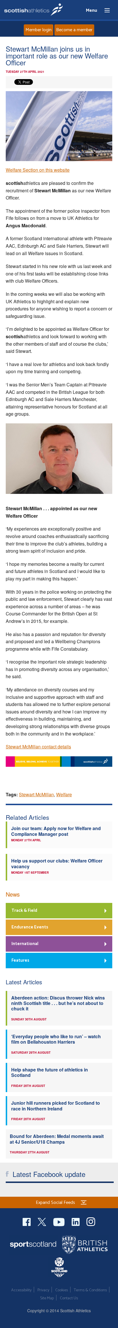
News (13, 894)
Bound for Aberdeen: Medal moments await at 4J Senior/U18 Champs (57, 1139)
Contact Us (69, 1298)
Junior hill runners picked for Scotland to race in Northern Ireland (55, 1106)
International (24, 943)
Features (20, 960)
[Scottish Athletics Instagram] (90, 1221)
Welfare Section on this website (38, 170)
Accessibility (21, 1290)
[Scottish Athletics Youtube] (59, 1221)
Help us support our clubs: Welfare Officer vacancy (57, 863)
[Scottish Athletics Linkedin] (76, 1221)
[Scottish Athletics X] (43, 1221)
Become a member (74, 30)
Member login (38, 30)
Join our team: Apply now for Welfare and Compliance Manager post (56, 831)
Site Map (47, 1298)
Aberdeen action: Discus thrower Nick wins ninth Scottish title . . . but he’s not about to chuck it (58, 1003)
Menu (104, 10)
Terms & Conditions (90, 1290)
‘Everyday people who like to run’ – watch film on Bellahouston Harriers (56, 1039)
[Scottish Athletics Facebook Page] (27, 1221)
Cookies (61, 1290)
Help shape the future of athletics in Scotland (49, 1072)
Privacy (43, 1290)
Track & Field (24, 910)
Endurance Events (29, 927)
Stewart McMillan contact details (38, 746)
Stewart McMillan (36, 794)
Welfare (64, 794)
